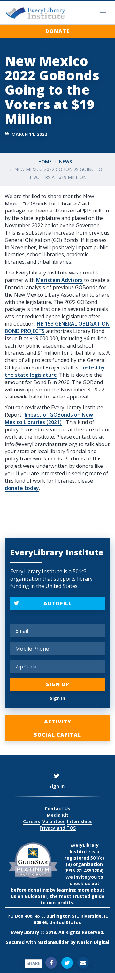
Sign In (57, 698)
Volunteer (53, 821)
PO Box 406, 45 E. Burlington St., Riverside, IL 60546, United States (57, 919)
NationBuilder (53, 942)
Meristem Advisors (59, 279)
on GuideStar (32, 896)
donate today (22, 487)
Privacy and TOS (58, 828)
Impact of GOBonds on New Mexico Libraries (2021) (49, 418)
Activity (57, 721)
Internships (79, 821)
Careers (31, 821)
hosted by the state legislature (55, 371)
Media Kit (57, 815)
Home (45, 161)
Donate (57, 31)
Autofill (57, 603)
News (65, 161)
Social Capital (57, 734)
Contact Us (57, 809)
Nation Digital (93, 942)
